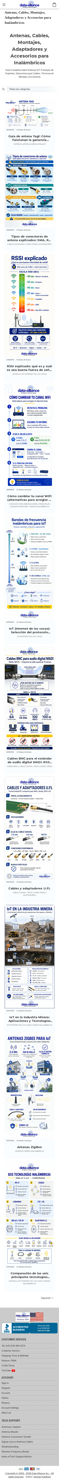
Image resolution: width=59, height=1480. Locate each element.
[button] (3, 89)
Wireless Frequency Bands (15, 1451)
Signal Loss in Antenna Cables (17, 1442)
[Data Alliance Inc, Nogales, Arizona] (30, 1328)
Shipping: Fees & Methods (15, 1355)
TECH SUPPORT (11, 1420)
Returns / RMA (9, 1360)
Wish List (6, 1413)
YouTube (6, 1370)
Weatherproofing (10, 1447)
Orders (5, 1398)
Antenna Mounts (10, 1432)
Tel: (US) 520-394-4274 (13, 1346)
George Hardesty (42, 1477)
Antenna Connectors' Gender (16, 1437)
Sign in (5, 1383)
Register (6, 1388)
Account (6, 1393)
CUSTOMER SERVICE (14, 1339)
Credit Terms (8, 1365)
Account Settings (10, 1408)
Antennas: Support (11, 1427)
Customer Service (11, 1351)
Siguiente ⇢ (47, 1298)
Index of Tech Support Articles (17, 1456)
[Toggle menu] (4, 4)
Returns (6, 1403)
